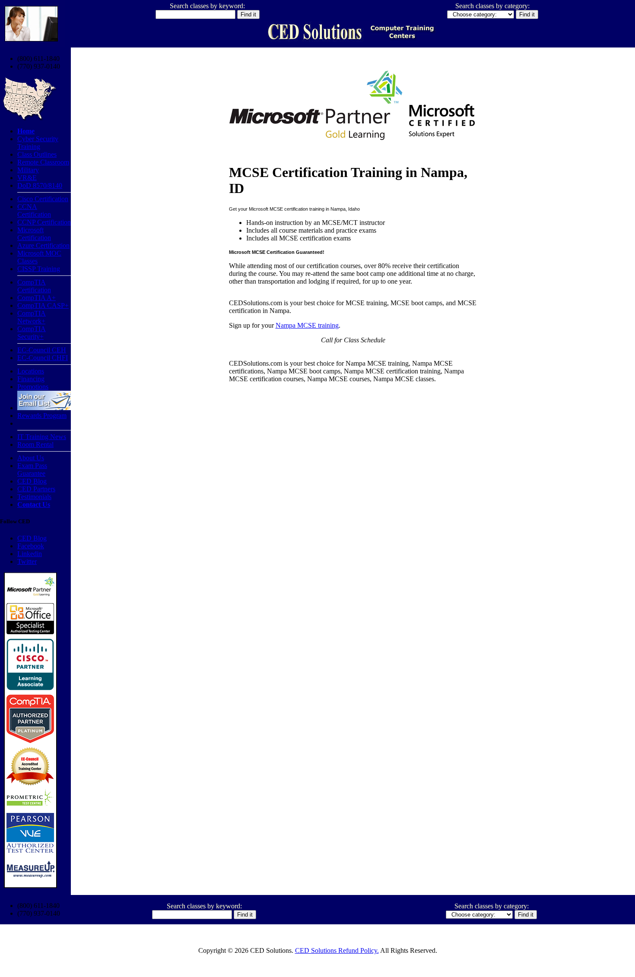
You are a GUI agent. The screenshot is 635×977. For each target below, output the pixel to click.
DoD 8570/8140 (39, 185)
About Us (30, 458)
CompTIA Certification (34, 286)
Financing (30, 379)
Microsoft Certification (34, 233)
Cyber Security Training (37, 142)
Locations (30, 371)
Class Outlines (37, 154)
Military (28, 170)
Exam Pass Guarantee (32, 469)
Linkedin (29, 553)
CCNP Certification (44, 222)
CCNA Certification (34, 210)
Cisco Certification (42, 198)
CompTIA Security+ (31, 332)
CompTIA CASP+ (43, 305)
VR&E (27, 177)
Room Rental (35, 444)
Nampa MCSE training (307, 325)
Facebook (30, 546)
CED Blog (32, 481)
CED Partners (36, 489)
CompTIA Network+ (31, 317)
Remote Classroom (43, 162)
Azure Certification (43, 245)
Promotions (32, 386)
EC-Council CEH (41, 350)
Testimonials (34, 496)
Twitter (27, 561)
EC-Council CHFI (42, 357)
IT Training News (41, 436)
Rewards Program (42, 415)
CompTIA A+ (36, 297)
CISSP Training (38, 268)
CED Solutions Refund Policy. (337, 950)
